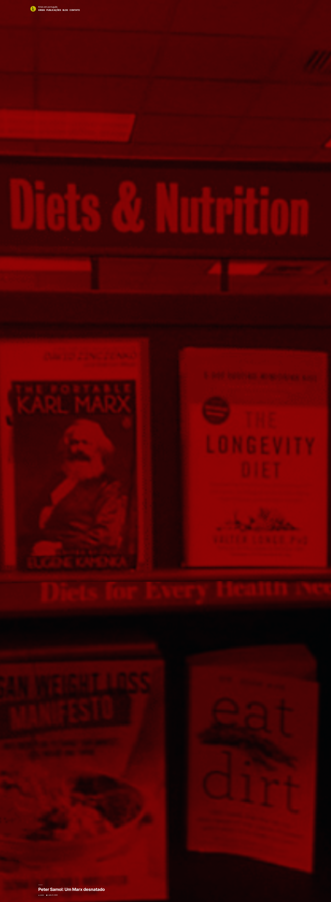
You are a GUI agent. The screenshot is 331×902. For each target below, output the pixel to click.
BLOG (65, 10)
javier (42, 895)
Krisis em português (47, 7)
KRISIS (41, 10)
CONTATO (74, 10)
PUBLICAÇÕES (53, 10)
